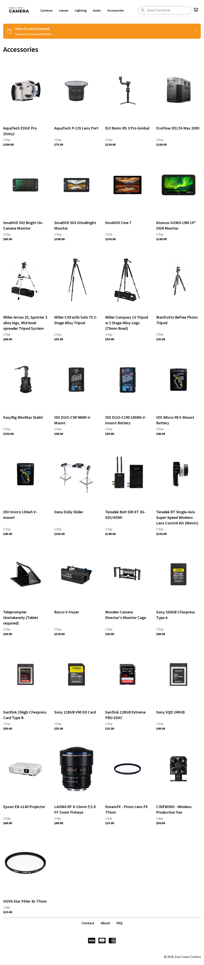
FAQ (120, 923)
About (105, 923)
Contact (88, 923)
